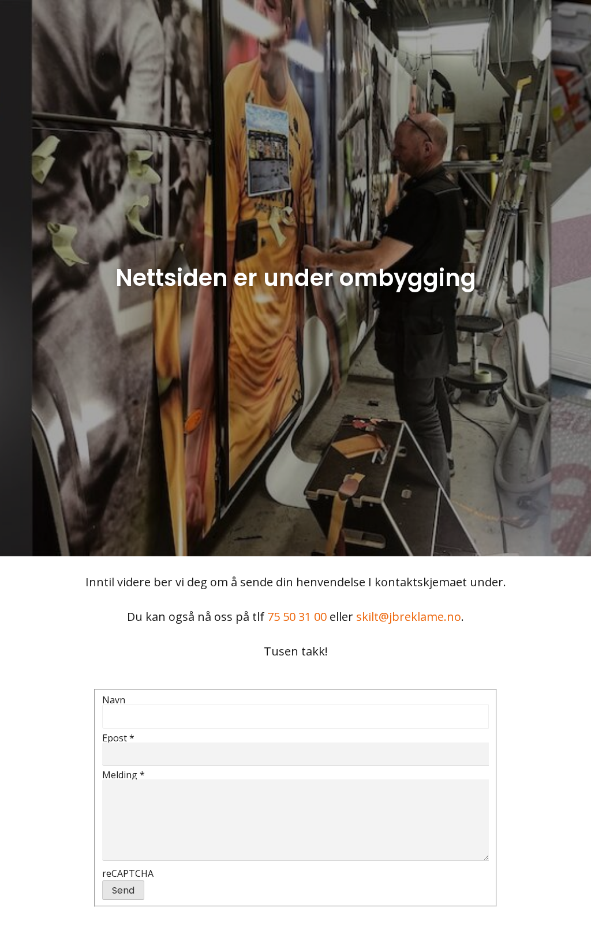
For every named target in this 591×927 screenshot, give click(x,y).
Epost (118, 738)
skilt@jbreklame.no (408, 616)
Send (123, 890)
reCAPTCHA (128, 873)
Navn (113, 700)
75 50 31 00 (297, 616)
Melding (123, 774)
